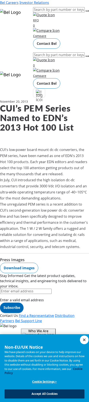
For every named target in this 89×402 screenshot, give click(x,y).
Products (7, 25)
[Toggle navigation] (39, 93)
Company (8, 43)
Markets (6, 31)
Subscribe (11, 307)
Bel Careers (9, 2)
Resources (8, 37)
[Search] (87, 10)
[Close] (84, 340)
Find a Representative (36, 315)
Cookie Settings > (44, 382)
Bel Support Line (28, 320)
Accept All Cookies (44, 394)
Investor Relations (34, 2)
